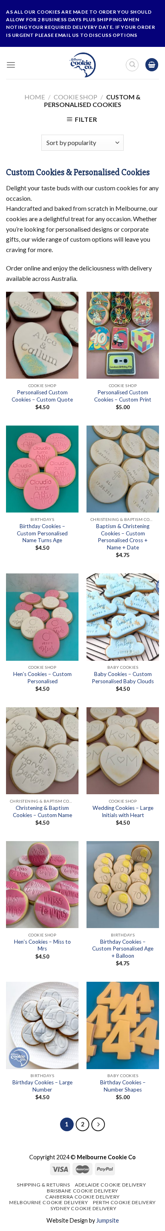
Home (34, 97)
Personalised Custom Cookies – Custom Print (122, 396)
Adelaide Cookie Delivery (110, 1185)
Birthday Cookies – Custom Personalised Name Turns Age (42, 533)
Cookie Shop (75, 97)
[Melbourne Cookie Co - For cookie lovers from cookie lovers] (83, 65)
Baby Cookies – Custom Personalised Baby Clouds (123, 677)
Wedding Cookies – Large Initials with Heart (123, 811)
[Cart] (151, 64)
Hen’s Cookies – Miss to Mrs (42, 945)
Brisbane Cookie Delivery (82, 1191)
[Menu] (11, 65)
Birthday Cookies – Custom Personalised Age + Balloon (122, 948)
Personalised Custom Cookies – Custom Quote (42, 396)
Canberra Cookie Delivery (82, 1197)
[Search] (132, 65)
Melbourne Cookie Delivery (48, 1202)
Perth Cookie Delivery (124, 1202)
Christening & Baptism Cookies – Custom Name (42, 811)
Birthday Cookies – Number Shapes (123, 1086)
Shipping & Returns (43, 1185)
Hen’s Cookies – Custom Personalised (42, 677)
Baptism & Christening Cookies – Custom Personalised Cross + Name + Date (122, 537)
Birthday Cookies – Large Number (42, 1086)
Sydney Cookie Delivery (83, 1208)
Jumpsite (107, 1220)
